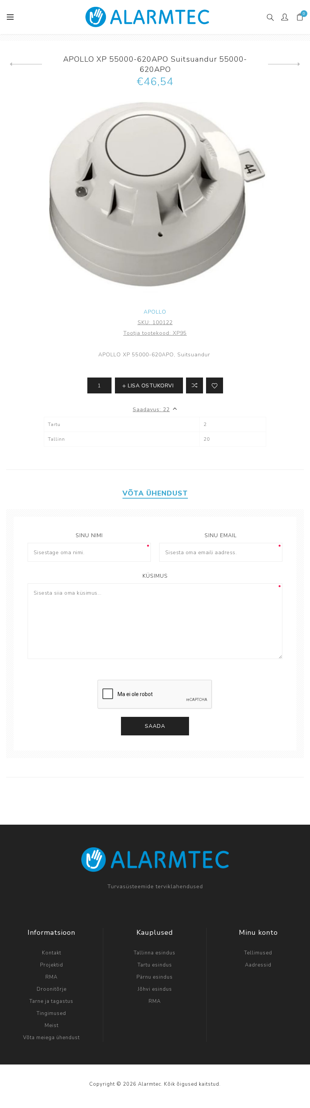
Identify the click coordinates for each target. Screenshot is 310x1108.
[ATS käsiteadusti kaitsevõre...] (284, 64)
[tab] (155, 493)
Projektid (51, 965)
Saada (155, 726)
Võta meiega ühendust (51, 1037)
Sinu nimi (89, 535)
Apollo (155, 311)
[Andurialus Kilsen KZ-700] (26, 64)
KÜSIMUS (155, 576)
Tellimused (258, 952)
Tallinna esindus (154, 952)
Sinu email (221, 535)
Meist (52, 1025)
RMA (51, 977)
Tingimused (51, 1013)
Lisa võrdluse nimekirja (194, 385)
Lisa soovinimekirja (214, 385)
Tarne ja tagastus (51, 1001)
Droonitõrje (52, 989)
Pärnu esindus (154, 977)
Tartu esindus (155, 965)
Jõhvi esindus (155, 989)
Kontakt (51, 952)
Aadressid (258, 965)
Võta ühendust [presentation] (155, 493)
